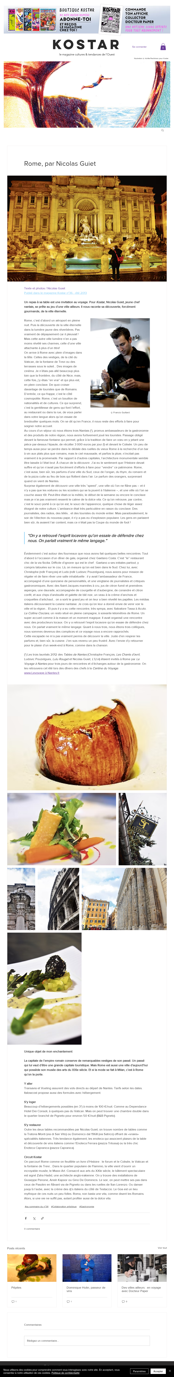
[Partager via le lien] (42, 1218)
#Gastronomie (86, 1206)
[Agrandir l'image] (87, 737)
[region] (87, 94)
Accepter (158, 1371)
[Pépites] (31, 1268)
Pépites (16, 1287)
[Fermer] (170, 1371)
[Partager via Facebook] (25, 1218)
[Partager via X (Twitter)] (34, 1218)
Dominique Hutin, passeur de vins (86, 1289)
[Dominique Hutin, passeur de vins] (87, 1268)
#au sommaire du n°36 (36, 1206)
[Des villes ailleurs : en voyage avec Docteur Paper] (142, 1268)
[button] (163, 46)
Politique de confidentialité (65, 1372)
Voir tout (162, 1247)
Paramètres (139, 1371)
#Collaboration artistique (64, 1206)
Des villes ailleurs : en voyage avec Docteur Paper (141, 1289)
